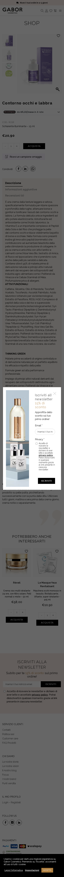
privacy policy (46, 455)
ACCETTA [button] (47, 870)
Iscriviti (46, 481)
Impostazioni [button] (32, 870)
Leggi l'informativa (13, 870)
